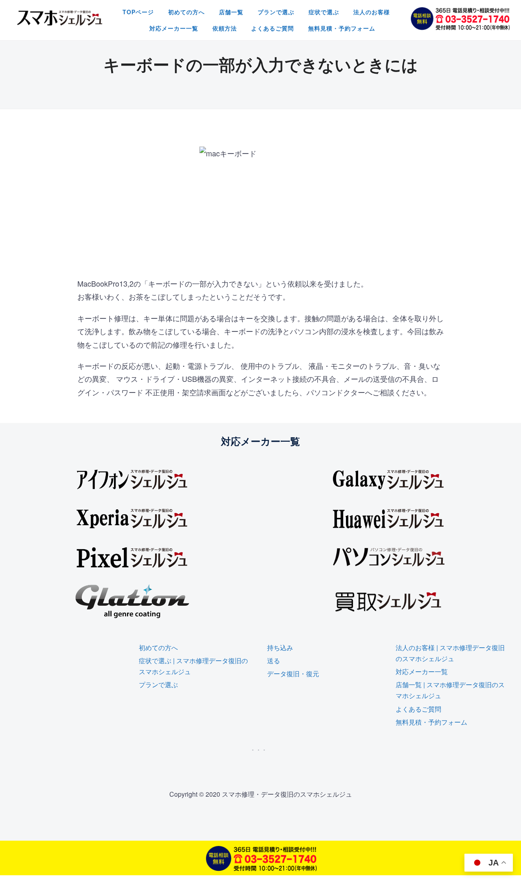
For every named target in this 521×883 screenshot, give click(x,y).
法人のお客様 (371, 12)
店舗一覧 (231, 12)
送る (273, 660)
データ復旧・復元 (293, 673)
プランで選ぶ (276, 12)
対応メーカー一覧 (173, 28)
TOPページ (138, 12)
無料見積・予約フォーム (341, 28)
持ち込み (280, 647)
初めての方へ (186, 12)
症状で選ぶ (324, 12)
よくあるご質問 (272, 28)
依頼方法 (224, 28)
